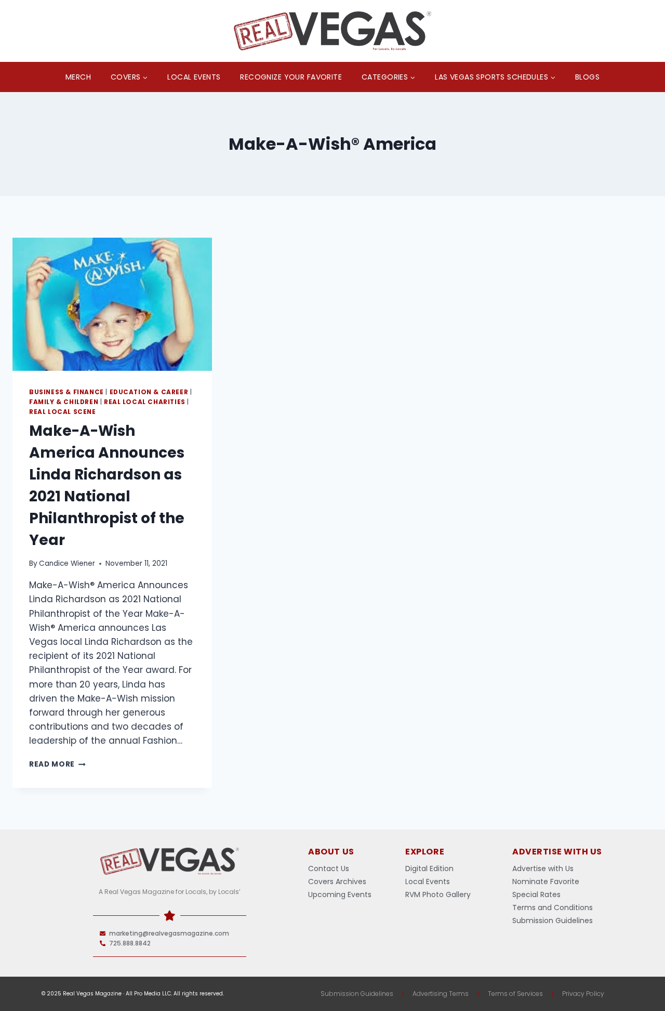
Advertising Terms (441, 993)
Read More (57, 764)
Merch (78, 77)
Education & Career (149, 392)
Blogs (587, 77)
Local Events (193, 77)
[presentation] (112, 304)
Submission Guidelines (357, 993)
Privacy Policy (583, 993)
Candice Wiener (67, 563)
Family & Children (63, 402)
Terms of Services (515, 993)
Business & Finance (66, 392)
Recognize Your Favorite (291, 77)
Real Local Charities (144, 402)
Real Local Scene (62, 412)
